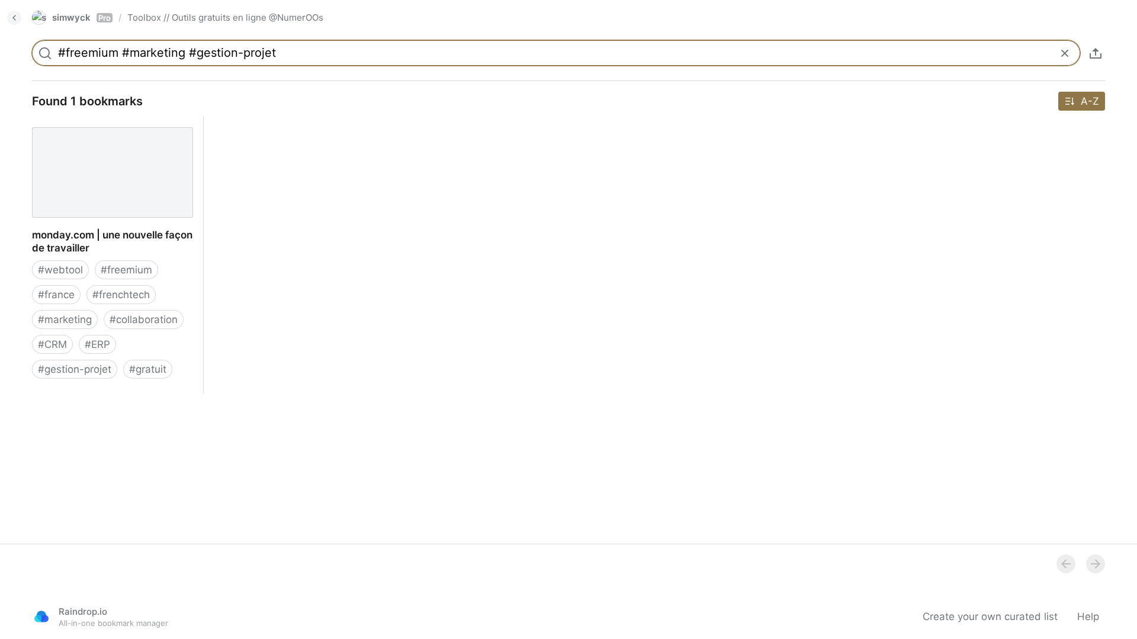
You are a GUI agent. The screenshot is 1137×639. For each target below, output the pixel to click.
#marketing (65, 319)
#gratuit (147, 369)
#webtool (60, 270)
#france (56, 295)
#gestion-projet (74, 369)
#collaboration (144, 319)
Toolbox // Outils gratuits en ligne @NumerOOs (225, 17)
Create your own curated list (990, 616)
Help (1088, 616)
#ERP (97, 344)
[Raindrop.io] (41, 616)
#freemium (126, 270)
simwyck (81, 17)
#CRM (52, 344)
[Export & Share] (1095, 53)
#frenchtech (121, 295)
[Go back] (14, 18)
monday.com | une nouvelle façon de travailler (109, 129)
